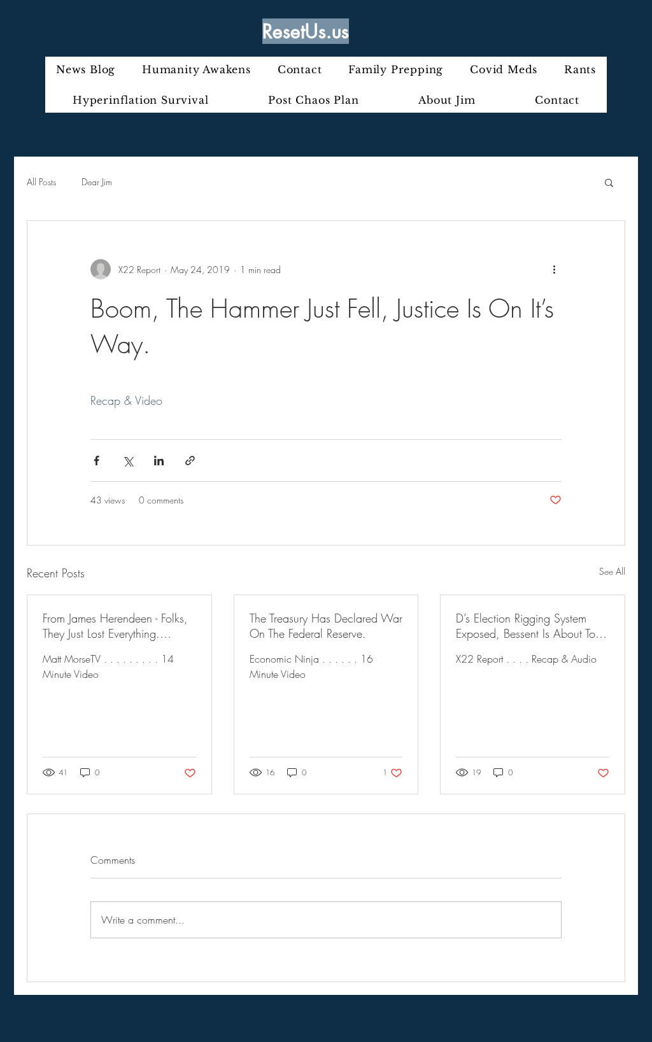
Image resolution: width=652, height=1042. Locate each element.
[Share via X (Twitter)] (128, 460)
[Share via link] (190, 460)
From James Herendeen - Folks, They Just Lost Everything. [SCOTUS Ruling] (115, 625)
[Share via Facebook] (96, 460)
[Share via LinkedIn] (159, 460)
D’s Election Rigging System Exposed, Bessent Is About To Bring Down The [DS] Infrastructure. (525, 625)
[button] (609, 182)
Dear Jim (97, 182)
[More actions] (554, 269)
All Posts (41, 182)
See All (612, 571)
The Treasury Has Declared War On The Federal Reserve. (326, 625)
